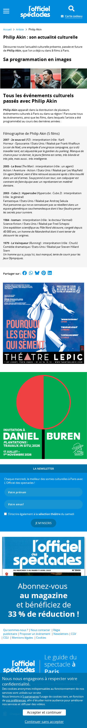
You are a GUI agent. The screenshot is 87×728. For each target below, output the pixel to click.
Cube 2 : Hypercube (23, 193)
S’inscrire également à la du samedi (41, 514)
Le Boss (16, 166)
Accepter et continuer (44, 712)
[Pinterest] (43, 273)
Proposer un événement (35, 634)
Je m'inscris (43, 523)
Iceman (16, 220)
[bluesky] (37, 273)
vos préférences (16, 700)
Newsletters (60, 634)
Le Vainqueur (20, 243)
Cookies (41, 637)
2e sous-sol (18, 140)
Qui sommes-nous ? (15, 630)
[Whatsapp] (31, 273)
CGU (6, 637)
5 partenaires (30, 696)
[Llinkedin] (49, 273)
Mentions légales (22, 637)
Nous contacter (40, 630)
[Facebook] (25, 273)
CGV (73, 634)
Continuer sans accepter (44, 721)
